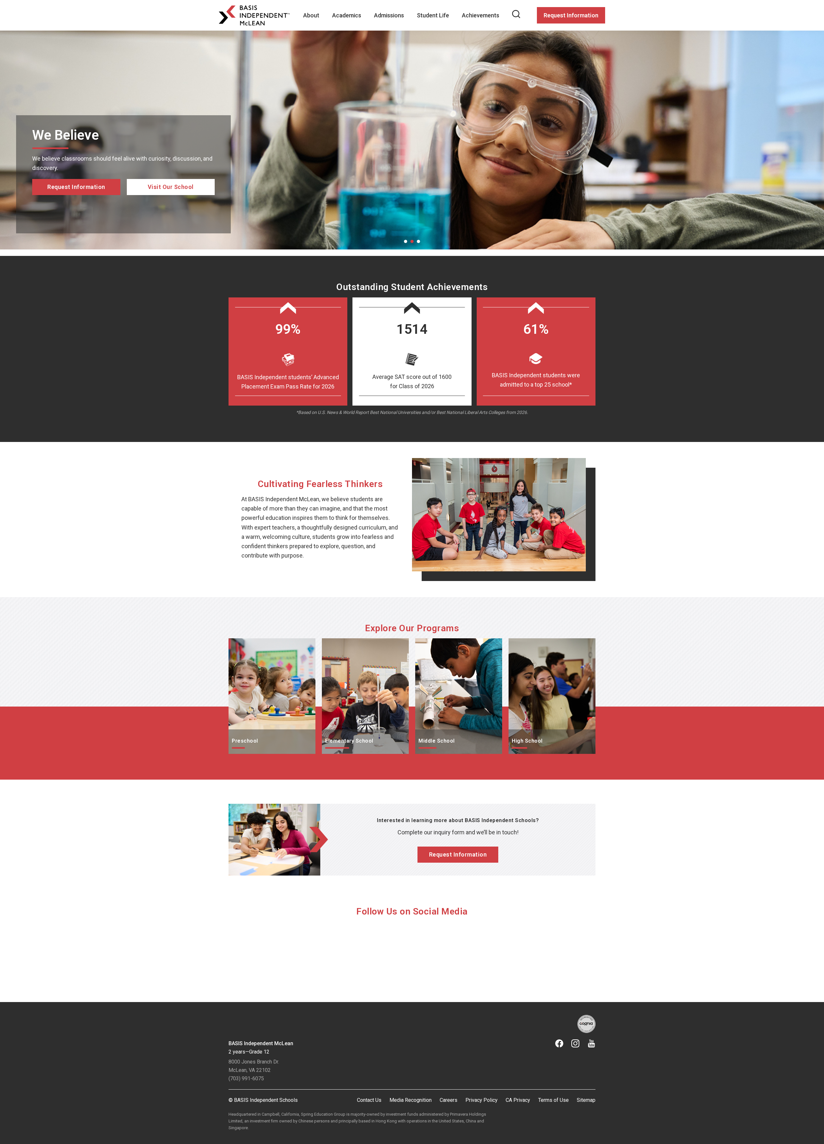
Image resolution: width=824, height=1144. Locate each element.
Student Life (433, 15)
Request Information (571, 15)
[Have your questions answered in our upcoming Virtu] (273, 954)
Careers (448, 1100)
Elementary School (346, 643)
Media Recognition (410, 1100)
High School (524, 643)
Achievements (480, 15)
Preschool (242, 643)
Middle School (433, 643)
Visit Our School (171, 214)
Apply (76, 214)
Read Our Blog (171, 204)
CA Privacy (518, 1100)
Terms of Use (553, 1100)
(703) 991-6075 (246, 1078)
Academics (346, 15)
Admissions (389, 15)
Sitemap (586, 1100)
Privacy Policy (481, 1100)
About (311, 15)
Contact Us (369, 1100)
